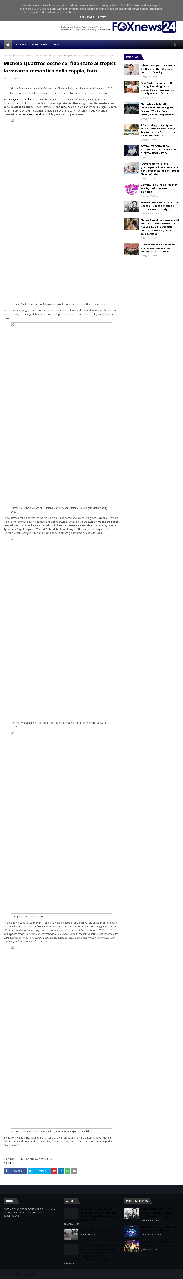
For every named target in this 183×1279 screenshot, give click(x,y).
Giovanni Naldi (32, 114)
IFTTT (11, 1162)
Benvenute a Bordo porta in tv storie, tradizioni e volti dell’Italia (159, 188)
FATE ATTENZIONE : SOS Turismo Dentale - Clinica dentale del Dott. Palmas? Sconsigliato (160, 206)
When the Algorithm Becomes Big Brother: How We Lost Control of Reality (159, 69)
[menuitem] (8, 44)
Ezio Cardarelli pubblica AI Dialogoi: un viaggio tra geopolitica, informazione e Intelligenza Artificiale (158, 88)
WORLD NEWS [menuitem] (39, 44)
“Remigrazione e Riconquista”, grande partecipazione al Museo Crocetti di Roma (159, 248)
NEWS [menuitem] (56, 44)
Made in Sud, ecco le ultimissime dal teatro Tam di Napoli (160, 1228)
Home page (10, 55)
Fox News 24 (27, 1274)
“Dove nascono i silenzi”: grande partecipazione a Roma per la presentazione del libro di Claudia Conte (160, 169)
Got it (102, 17)
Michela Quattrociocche (17, 99)
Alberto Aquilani (67, 107)
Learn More (86, 17)
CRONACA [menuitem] (20, 44)
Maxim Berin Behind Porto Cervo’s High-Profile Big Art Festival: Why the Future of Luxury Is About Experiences (158, 109)
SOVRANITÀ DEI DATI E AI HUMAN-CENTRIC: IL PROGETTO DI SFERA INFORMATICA (159, 150)
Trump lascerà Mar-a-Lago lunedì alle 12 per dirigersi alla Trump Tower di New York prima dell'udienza (99, 1214)
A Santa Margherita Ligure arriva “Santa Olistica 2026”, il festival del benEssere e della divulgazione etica (158, 130)
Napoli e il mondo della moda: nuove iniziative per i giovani (158, 1243)
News (20, 55)
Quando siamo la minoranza (97, 1230)
